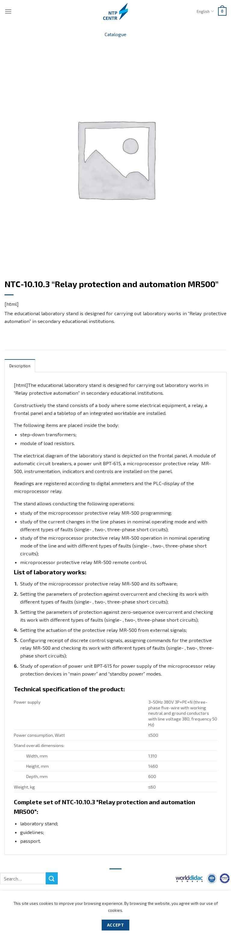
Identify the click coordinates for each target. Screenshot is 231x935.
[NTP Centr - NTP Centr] (115, 11)
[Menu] (8, 11)
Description (19, 365)
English (203, 11)
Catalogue (115, 34)
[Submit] (52, 878)
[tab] (20, 365)
